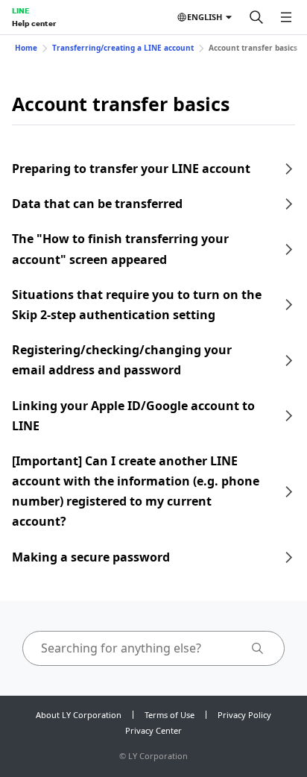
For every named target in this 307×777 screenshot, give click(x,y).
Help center (34, 23)
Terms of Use (169, 714)
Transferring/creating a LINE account (123, 48)
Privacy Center (153, 730)
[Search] (256, 17)
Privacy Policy (244, 714)
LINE (20, 10)
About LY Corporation (78, 714)
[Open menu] (286, 17)
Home (26, 48)
